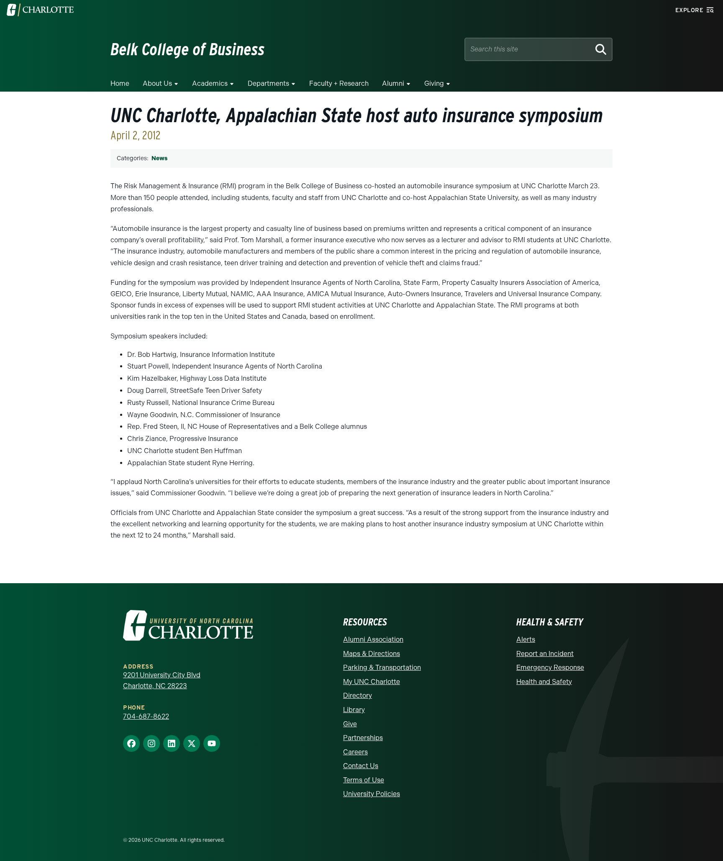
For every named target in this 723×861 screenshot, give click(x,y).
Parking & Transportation (382, 667)
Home (119, 83)
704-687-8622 (146, 716)
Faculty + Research (339, 83)
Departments (268, 83)
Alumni (393, 83)
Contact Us (360, 766)
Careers (355, 752)
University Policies (371, 794)
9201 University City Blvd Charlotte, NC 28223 (161, 680)
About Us (157, 83)
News (159, 158)
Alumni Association (373, 639)
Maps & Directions (371, 654)
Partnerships (363, 738)
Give (350, 724)
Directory (357, 696)
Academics (210, 83)
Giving (434, 83)
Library (354, 710)
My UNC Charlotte (371, 682)
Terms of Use (363, 780)
